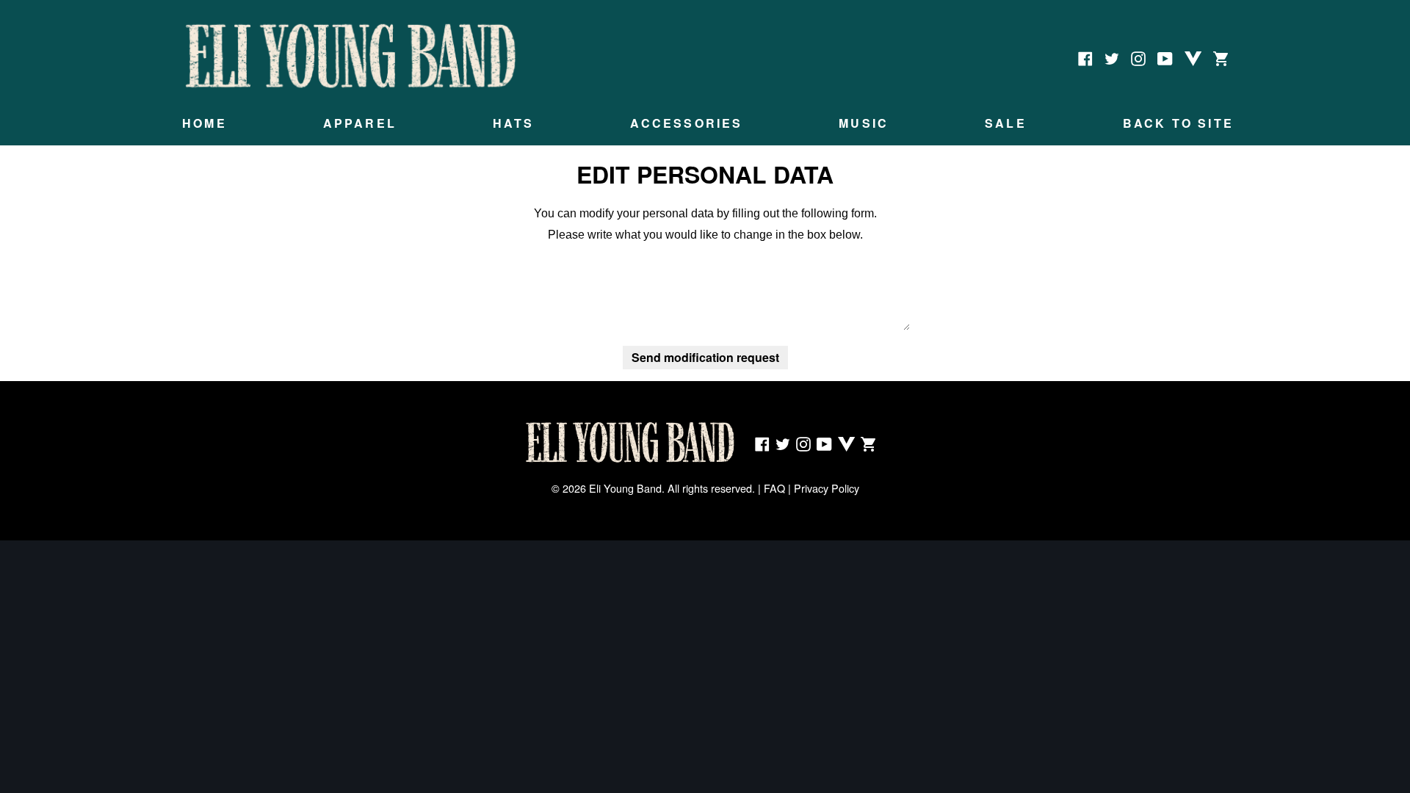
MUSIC (864, 123)
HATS (514, 123)
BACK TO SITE (1178, 123)
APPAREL (360, 123)
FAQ (774, 488)
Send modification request (705, 357)
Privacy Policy (826, 488)
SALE (1006, 123)
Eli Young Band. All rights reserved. (672, 488)
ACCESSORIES (686, 123)
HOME (204, 123)
